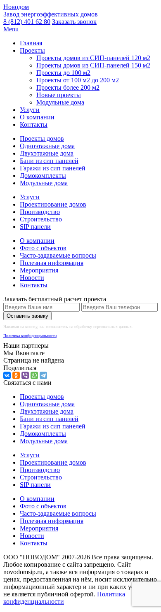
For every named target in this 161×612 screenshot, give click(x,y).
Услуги (30, 109)
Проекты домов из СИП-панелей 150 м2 (93, 65)
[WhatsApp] (34, 375)
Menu (11, 29)
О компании (37, 117)
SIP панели (35, 226)
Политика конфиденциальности (30, 335)
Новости (32, 277)
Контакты (33, 124)
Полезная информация (51, 262)
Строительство (41, 219)
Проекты (32, 50)
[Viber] (25, 375)
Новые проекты (58, 94)
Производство (40, 211)
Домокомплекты (43, 175)
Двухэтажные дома (46, 153)
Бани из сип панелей (49, 160)
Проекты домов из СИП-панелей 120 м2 (93, 57)
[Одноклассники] (16, 375)
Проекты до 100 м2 (63, 72)
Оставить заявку (27, 316)
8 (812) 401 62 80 (26, 21)
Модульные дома (60, 102)
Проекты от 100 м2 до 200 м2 (77, 80)
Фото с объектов (43, 247)
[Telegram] (43, 375)
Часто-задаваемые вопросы (58, 255)
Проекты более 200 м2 (67, 87)
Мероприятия (39, 270)
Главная (31, 43)
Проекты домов (42, 138)
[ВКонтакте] (7, 375)
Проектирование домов (53, 204)
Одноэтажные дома (47, 145)
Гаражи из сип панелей (52, 168)
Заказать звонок (74, 21)
